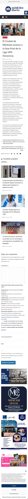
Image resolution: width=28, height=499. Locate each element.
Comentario (5, 265)
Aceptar (14, 485)
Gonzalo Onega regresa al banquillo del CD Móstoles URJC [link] (11, 212)
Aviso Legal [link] (23, 497)
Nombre (3, 330)
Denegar (14, 489)
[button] (26, 471)
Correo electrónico (6, 337)
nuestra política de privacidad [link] (15, 327)
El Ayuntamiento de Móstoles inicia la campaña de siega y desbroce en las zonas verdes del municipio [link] (14, 141)
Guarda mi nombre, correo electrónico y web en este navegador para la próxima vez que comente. (12, 355)
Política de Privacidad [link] (6, 497)
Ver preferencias (14, 493)
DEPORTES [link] (5, 37)
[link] (26, 12)
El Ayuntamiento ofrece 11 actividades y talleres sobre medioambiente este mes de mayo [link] (12, 148)
